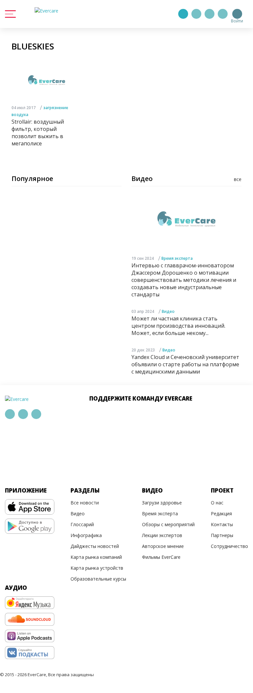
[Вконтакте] (209, 14)
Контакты (222, 524)
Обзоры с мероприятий (168, 524)
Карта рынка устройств (96, 568)
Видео (168, 311)
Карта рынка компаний (96, 557)
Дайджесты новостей (94, 546)
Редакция (221, 513)
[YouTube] (223, 14)
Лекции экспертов (162, 535)
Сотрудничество (229, 546)
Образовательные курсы (98, 579)
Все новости (84, 502)
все (237, 179)
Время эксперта (177, 258)
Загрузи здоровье (162, 502)
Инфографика (86, 535)
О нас (217, 502)
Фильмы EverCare (161, 557)
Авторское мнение (163, 546)
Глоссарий (82, 524)
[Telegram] (196, 14)
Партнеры (222, 535)
